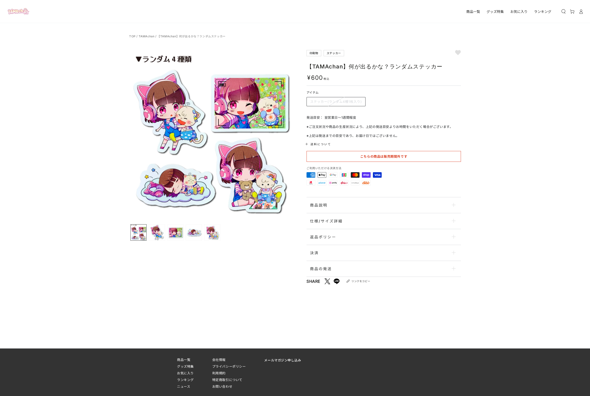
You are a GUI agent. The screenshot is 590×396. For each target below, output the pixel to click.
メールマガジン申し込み (282, 360)
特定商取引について (227, 380)
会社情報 (219, 360)
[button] (563, 11)
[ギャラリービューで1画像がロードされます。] (138, 232)
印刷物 (314, 53)
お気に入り (185, 373)
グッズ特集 (185, 366)
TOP (132, 36)
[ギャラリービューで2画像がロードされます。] (157, 232)
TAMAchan (147, 36)
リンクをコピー (360, 281)
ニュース (183, 386)
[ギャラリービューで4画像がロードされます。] (194, 232)
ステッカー (334, 53)
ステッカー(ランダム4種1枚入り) (336, 101)
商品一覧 (183, 360)
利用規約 (219, 373)
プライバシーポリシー (229, 366)
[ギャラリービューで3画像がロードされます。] (175, 232)
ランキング (185, 380)
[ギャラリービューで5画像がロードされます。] (212, 232)
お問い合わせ (222, 386)
